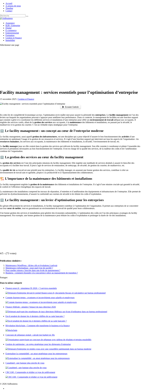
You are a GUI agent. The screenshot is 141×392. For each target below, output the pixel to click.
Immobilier (10, 40)
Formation (10, 35)
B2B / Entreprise (13, 25)
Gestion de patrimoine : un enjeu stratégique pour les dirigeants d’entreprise (38, 344)
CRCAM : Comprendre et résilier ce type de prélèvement (30, 372)
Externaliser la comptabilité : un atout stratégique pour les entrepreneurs (36, 353)
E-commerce (11, 30)
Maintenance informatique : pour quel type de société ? (29, 268)
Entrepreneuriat (12, 33)
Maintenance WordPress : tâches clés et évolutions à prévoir (31, 265)
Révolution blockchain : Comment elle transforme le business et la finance (38, 325)
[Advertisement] (70, 67)
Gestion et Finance (14, 38)
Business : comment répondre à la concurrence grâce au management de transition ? (42, 273)
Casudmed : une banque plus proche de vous (25, 363)
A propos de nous (13, 6)
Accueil (9, 3)
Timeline (9, 8)
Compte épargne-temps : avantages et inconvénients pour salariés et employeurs (40, 297)
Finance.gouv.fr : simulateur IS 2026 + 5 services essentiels (31, 288)
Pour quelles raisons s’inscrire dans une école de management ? (33, 270)
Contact (9, 11)
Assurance (10, 23)
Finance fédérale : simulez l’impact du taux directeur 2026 (31, 307)
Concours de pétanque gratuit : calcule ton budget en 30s (30, 335)
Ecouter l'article (72, 107)
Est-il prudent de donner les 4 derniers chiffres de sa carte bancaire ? (35, 316)
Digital (8, 28)
